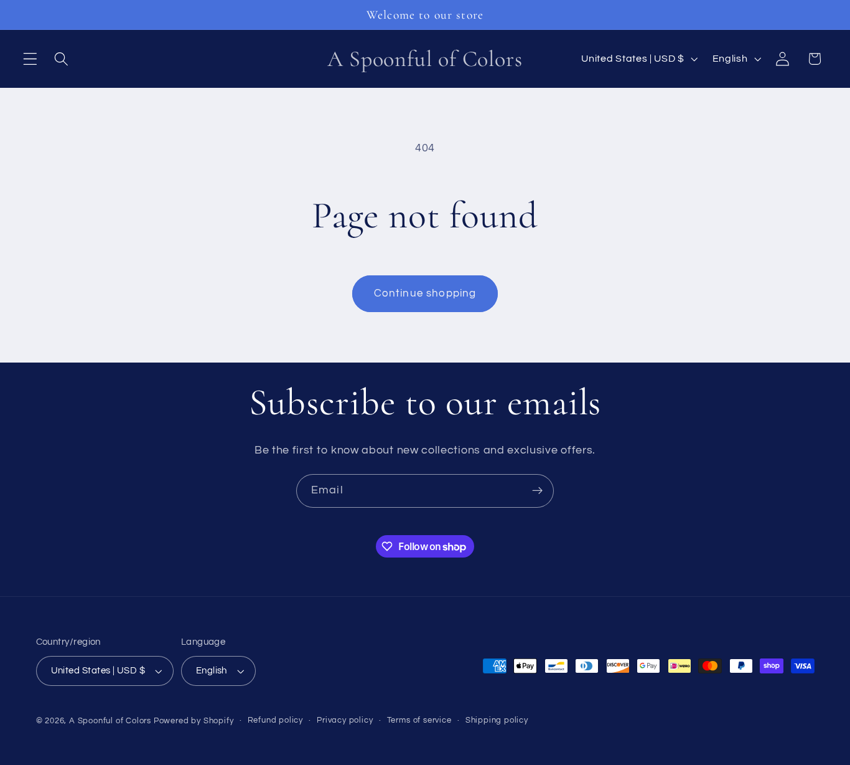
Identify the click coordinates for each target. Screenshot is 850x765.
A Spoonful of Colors (110, 721)
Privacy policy (345, 720)
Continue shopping (425, 293)
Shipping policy (496, 720)
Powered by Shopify (194, 721)
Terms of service (419, 720)
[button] (30, 59)
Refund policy (275, 720)
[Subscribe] (537, 491)
